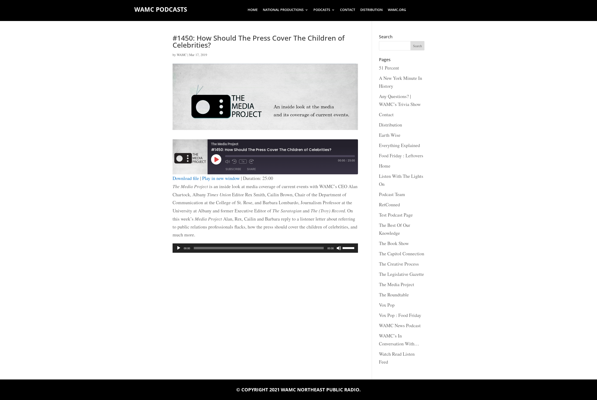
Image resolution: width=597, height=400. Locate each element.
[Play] (178, 248)
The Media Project (396, 284)
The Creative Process (399, 264)
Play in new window (221, 178)
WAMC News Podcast (400, 325)
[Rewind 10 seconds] (234, 161)
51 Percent (389, 68)
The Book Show (394, 243)
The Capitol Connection (401, 253)
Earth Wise (389, 135)
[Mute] (339, 248)
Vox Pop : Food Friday (400, 315)
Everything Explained (399, 145)
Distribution (371, 10)
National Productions (283, 10)
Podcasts (321, 10)
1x (242, 161)
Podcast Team (392, 194)
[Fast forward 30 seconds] (251, 161)
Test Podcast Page (396, 215)
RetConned (389, 204)
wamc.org (397, 10)
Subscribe (233, 169)
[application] (265, 248)
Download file (186, 178)
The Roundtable (394, 294)
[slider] (349, 247)
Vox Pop (387, 305)
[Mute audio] (227, 161)
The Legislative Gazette (401, 274)
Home (253, 10)
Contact (347, 10)
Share (251, 169)
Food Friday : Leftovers (401, 155)
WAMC (182, 55)
